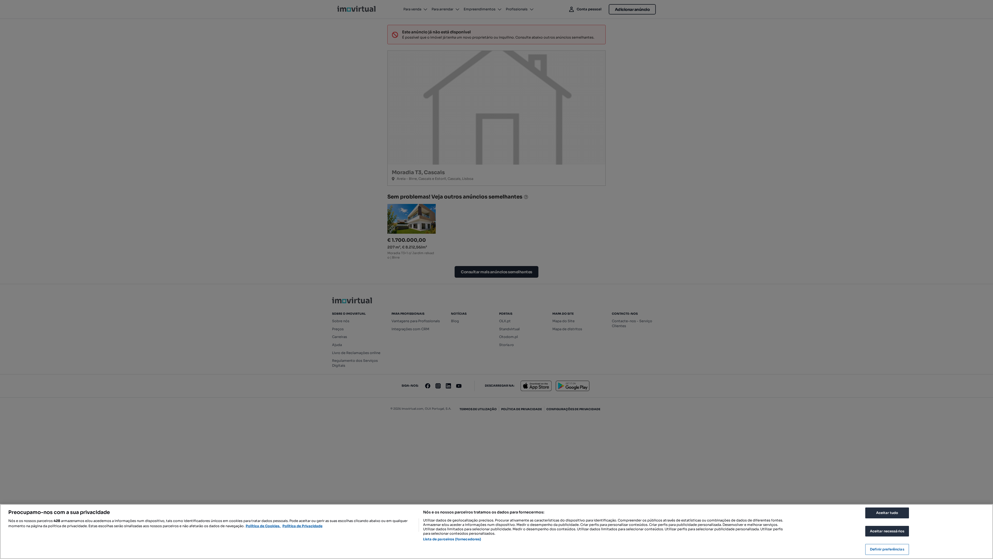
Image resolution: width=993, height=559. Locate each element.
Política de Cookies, (263, 526)
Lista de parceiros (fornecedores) (452, 539)
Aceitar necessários (887, 531)
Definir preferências (887, 549)
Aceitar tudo (887, 513)
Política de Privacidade (302, 526)
